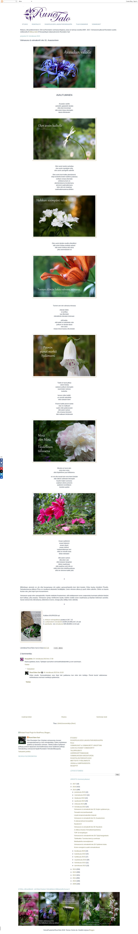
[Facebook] (1, 459)
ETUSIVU (25, 24)
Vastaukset (30, 669)
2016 (74, 787)
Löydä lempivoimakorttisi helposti (85, 815)
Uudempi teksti (27, 717)
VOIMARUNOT (96, 24)
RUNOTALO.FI (36, 24)
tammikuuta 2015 (80, 865)
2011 (74, 878)
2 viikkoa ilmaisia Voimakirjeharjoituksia (87, 830)
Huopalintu (29, 659)
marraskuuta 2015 (80, 795)
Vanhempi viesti (101, 717)
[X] (1, 471)
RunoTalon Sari (35, 672)
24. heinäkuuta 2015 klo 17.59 (43, 659)
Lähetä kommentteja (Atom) (66, 723)
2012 (74, 875)
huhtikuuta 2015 (80, 857)
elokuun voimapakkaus (52, 620)
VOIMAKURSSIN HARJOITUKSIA (82, 755)
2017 (74, 784)
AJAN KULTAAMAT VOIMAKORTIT (82, 748)
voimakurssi (59, 624)
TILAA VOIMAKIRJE (82, 24)
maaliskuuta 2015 (80, 860)
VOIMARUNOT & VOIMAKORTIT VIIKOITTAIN (86, 745)
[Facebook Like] (1, 465)
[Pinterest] (1, 468)
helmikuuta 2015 (80, 862)
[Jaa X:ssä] (58, 648)
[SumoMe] (1, 477)
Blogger (91, 930)
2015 (74, 789)
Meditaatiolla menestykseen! (83, 841)
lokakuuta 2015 (79, 798)
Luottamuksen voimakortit (53, 622)
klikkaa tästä (33, 32)
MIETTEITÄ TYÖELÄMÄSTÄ (80, 760)
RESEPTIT (74, 766)
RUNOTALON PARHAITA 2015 (80, 758)
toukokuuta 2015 (80, 854)
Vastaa (27, 664)
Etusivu (63, 717)
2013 (74, 872)
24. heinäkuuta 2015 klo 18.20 (53, 672)
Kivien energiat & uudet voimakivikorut (87, 847)
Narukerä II (77, 824)
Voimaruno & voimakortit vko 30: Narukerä (88, 827)
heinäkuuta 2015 (80, 807)
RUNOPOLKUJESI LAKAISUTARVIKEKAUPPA (58, 24)
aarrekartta (48, 624)
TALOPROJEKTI (76, 750)
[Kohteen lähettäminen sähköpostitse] (55, 648)
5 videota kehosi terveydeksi (83, 821)
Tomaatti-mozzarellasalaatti (83, 812)
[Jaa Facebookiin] (60, 648)
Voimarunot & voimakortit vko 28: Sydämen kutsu (90, 844)
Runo (72, 743)
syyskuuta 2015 (79, 801)
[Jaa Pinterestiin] (62, 648)
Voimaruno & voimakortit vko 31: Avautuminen (89, 818)
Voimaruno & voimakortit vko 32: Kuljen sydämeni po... (92, 809)
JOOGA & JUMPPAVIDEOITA (80, 763)
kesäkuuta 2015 (79, 851)
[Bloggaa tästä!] (56, 648)
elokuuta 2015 (79, 804)
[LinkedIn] (1, 474)
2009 (74, 884)
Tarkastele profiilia (24, 751)
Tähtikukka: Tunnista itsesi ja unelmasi (87, 838)
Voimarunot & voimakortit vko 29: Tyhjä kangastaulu (91, 835)
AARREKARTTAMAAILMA (79, 753)
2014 (74, 869)
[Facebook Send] (1, 462)
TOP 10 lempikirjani (80, 833)
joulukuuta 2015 (80, 792)
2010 (74, 881)
